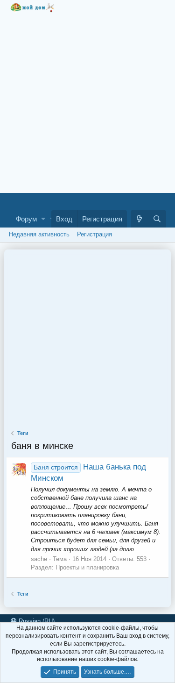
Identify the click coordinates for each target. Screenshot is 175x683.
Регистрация (94, 234)
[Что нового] (139, 219)
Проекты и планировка (87, 567)
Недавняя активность (39, 234)
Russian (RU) (36, 621)
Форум (26, 219)
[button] (43, 219)
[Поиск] (157, 219)
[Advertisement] (87, 100)
